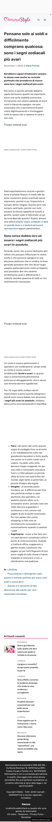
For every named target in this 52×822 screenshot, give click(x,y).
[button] (38, 20)
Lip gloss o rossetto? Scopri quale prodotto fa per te (27, 667)
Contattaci (26, 798)
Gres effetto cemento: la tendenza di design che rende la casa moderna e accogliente (28, 686)
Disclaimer (26, 817)
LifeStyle (12, 569)
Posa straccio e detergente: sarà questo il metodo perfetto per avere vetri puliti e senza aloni (25, 577)
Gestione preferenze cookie (41, 820)
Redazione (23, 814)
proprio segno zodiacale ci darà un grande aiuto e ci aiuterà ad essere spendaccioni (26, 225)
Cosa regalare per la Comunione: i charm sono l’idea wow (26, 723)
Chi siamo (11, 814)
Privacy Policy (36, 814)
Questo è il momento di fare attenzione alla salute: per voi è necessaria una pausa (20, 589)
